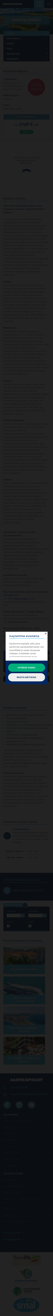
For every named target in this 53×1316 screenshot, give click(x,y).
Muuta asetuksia (26, 677)
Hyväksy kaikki (26, 667)
